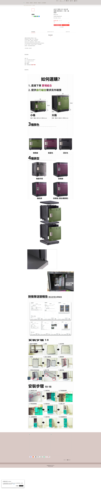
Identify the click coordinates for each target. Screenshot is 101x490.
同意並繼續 (21, 485)
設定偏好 (17, 485)
